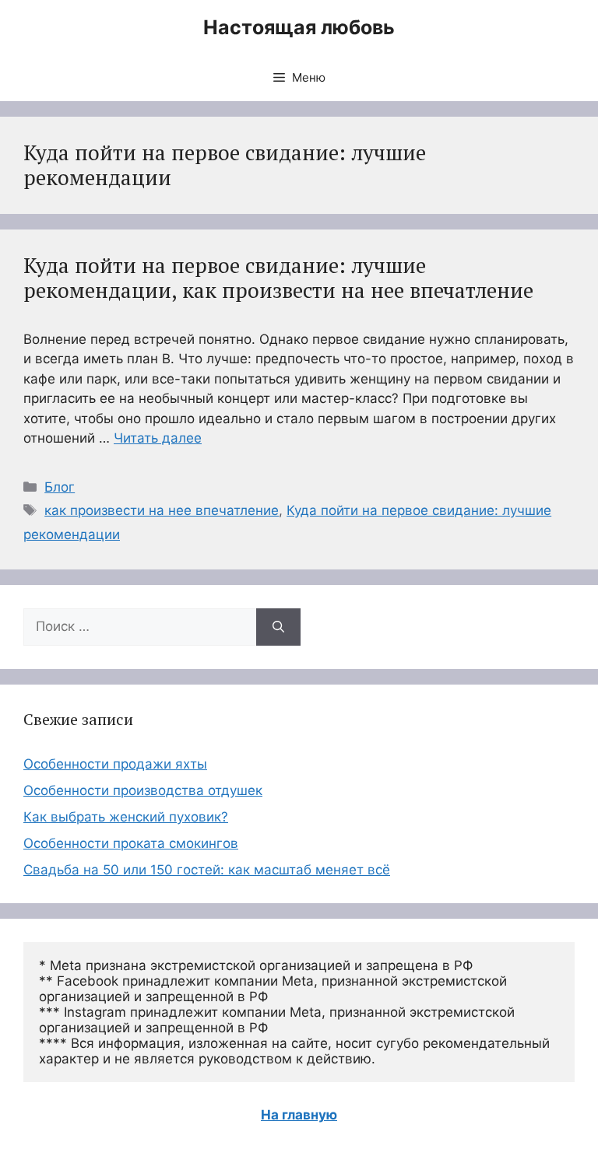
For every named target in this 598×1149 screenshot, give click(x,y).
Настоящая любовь (299, 27)
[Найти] (278, 627)
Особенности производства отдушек (142, 790)
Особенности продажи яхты (115, 764)
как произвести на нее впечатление (161, 510)
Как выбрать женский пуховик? (125, 817)
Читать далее (158, 438)
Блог (59, 487)
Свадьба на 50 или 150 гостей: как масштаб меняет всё (206, 870)
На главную (299, 1115)
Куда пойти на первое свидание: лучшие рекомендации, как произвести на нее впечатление (278, 277)
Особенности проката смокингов (130, 843)
